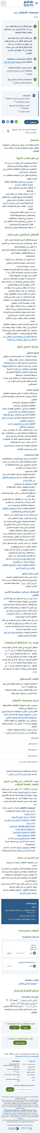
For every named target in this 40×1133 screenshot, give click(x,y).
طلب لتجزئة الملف (22, 102)
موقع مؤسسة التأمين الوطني (20, 774)
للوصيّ (18, 521)
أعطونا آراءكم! (31, 1075)
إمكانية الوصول (31, 1069)
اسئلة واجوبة (31, 1067)
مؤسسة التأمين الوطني (27, 983)
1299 (8, 953)
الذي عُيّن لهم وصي (21, 424)
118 (8, 966)
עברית (36, 17)
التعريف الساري (24, 792)
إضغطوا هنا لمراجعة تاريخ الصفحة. (27, 1056)
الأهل (33, 907)
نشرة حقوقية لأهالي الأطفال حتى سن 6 (21, 919)
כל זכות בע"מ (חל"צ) (12, 1110)
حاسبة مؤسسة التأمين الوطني (18, 733)
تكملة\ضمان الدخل (22, 838)
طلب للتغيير (24, 111)
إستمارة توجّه (20, 953)
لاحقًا (21, 172)
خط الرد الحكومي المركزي (33, 947)
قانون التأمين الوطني (29, 1000)
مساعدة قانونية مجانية (18, 611)
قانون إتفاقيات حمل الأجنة (23, 369)
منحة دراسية (30, 814)
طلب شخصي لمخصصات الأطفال (18, 98)
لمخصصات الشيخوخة (28, 718)
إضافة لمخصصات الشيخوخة (24, 832)
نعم (25, 1027)
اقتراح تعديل (20, 1043)
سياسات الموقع (31, 1072)
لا (14, 1027)
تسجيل (10, 1089)
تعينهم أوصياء (17, 197)
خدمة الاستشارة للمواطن (27, 962)
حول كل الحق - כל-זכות (29, 1064)
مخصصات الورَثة (23, 835)
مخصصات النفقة (24, 714)
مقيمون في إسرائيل (25, 182)
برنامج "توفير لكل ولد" (12, 62)
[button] (36, 3)
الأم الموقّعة (7, 366)
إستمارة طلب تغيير (29, 583)
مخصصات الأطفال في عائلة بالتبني (21, 412)
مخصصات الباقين (12, 718)
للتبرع (33, 1077)
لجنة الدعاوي (20, 623)
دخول (33, 1080)
